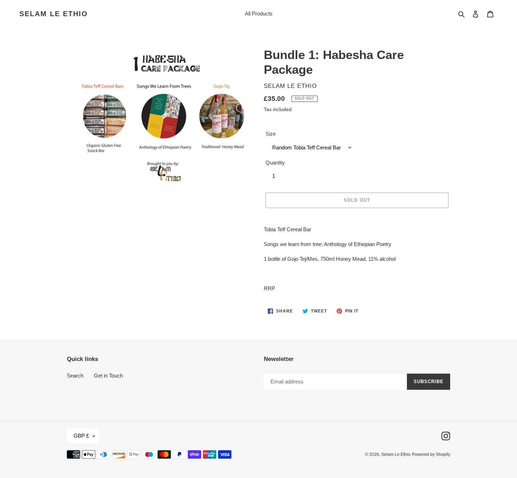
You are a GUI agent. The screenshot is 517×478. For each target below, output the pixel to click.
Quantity (275, 163)
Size (271, 134)
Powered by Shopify (431, 454)
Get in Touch (108, 376)
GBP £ (81, 436)
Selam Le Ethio (53, 14)
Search (75, 376)
